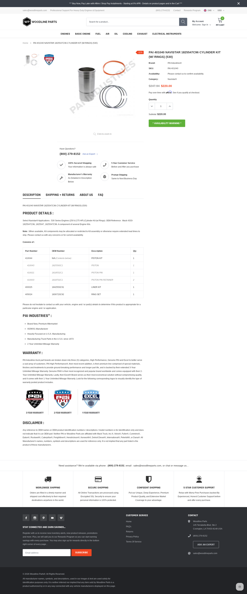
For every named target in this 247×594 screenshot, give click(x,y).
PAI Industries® (175, 63)
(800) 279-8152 (70, 154)
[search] (183, 22)
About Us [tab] (86, 195)
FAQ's (128, 526)
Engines (65, 34)
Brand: (152, 63)
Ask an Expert (89, 154)
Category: (153, 79)
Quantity (153, 99)
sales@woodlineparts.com (35, 10)
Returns (129, 531)
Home (25, 43)
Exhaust (142, 34)
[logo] (40, 22)
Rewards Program (192, 10)
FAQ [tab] (100, 195)
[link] (31, 60)
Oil (116, 34)
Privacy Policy (132, 536)
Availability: (154, 73)
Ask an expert (206, 544)
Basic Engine (82, 34)
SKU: (151, 68)
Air (107, 34)
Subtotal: (153, 114)
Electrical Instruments (166, 34)
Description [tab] (32, 195)
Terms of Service (133, 541)
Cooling (127, 34)
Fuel (98, 34)
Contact (176, 10)
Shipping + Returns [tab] (60, 195)
